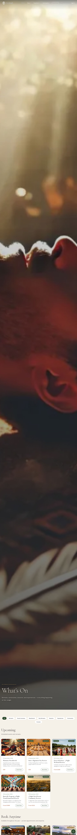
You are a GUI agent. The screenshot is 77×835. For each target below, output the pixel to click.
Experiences (60, 718)
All (4, 718)
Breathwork (32, 718)
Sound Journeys (21, 718)
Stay (28, 3)
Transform (36, 3)
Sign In (73, 3)
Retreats (11, 718)
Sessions (51, 718)
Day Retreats (42, 718)
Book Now (19, 769)
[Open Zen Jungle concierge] (73, 831)
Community (46, 3)
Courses (38, 722)
